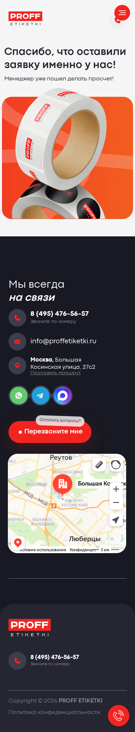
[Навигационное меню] (122, 12)
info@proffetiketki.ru (63, 342)
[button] (50, 432)
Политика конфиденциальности (54, 712)
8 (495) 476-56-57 (59, 314)
